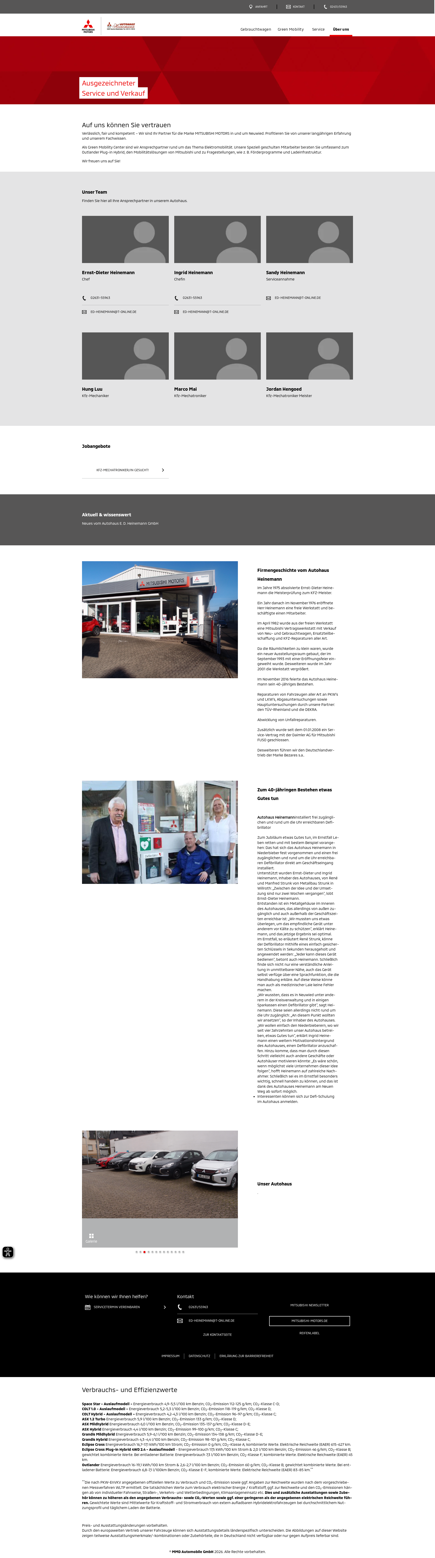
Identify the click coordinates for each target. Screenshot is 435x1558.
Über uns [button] (341, 29)
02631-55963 (100, 298)
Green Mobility (291, 29)
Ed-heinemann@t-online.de (113, 312)
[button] (77, 1189)
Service (318, 29)
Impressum (170, 1356)
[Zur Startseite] (116, 26)
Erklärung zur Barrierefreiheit (247, 1356)
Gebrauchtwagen (256, 29)
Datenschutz (199, 1356)
